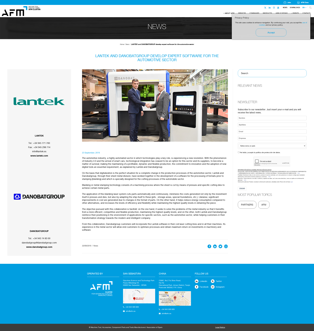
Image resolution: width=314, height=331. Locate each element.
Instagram (220, 287)
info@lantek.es (39, 151)
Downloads (295, 7)
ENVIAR (242, 188)
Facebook (204, 287)
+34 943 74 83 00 (41, 238)
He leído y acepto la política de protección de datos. (260, 152)
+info (298, 173)
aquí (292, 181)
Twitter (219, 281)
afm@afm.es (130, 311)
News (285, 7)
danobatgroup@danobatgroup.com (39, 242)
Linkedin (203, 281)
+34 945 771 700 (41, 143)
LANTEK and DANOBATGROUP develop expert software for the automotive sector (162, 44)
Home (122, 44)
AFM (263, 204)
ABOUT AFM (229, 13)
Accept (271, 32)
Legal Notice (220, 327)
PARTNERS (247, 204)
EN (303, 7)
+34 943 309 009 (132, 307)
